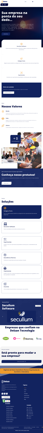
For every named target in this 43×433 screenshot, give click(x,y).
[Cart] (33, 2)
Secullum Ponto (9, 421)
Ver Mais (5, 231)
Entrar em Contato (20, 361)
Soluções (26, 393)
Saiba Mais (6, 33)
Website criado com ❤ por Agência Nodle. (22, 430)
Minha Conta (5, 4)
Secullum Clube (9, 412)
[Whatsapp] (7, 394)
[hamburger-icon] (25, 1)
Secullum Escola (9, 415)
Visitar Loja (6, 183)
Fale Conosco (26, 395)
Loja (25, 391)
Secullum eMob (9, 413)
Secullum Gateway (9, 419)
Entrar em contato (8, 92)
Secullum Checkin (9, 410)
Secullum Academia (10, 406)
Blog (25, 399)
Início (25, 387)
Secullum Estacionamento (11, 417)
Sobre (25, 389)
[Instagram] (4, 394)
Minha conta (26, 397)
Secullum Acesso (9, 408)
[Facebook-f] (2, 394)
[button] (2, 316)
